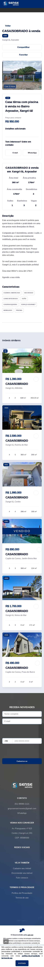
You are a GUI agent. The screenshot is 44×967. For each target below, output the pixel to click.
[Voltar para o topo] (6, 941)
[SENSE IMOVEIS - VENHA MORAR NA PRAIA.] (22, 785)
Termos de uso (22, 898)
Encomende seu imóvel (22, 873)
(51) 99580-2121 (22, 804)
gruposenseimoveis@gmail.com (22, 808)
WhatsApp (32, 153)
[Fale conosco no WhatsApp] (18, 853)
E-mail (15, 153)
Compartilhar (23, 47)
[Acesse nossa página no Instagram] (25, 853)
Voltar (8, 26)
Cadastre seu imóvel (22, 868)
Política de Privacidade (22, 893)
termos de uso (6, 958)
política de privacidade (31, 956)
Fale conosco (22, 878)
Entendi (22, 963)
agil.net (30, 935)
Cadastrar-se (22, 761)
